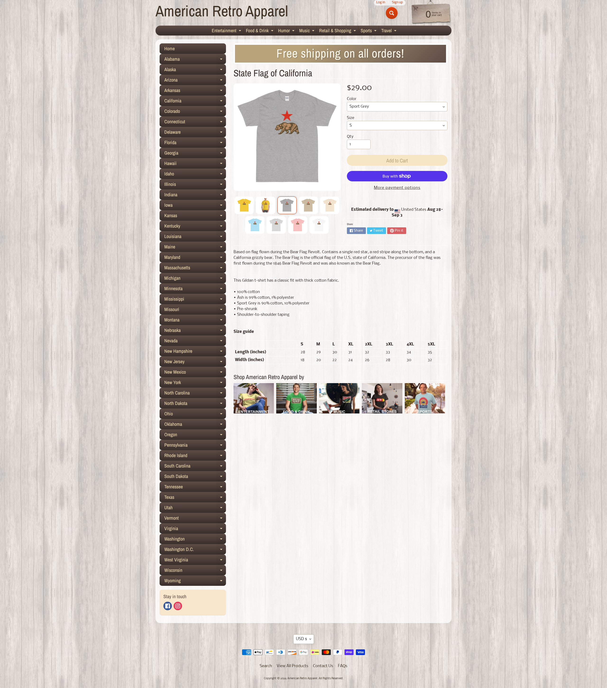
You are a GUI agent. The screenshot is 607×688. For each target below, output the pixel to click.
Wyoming (195, 581)
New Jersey (195, 362)
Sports (369, 31)
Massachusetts (195, 268)
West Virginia (195, 560)
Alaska (195, 70)
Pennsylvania (195, 446)
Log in (380, 2)
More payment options (397, 188)
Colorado (195, 112)
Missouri (195, 310)
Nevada (195, 341)
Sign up (397, 2)
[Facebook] (167, 606)
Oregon (195, 435)
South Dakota (195, 477)
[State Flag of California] (244, 205)
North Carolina (195, 394)
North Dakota (195, 404)
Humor (287, 31)
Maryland (195, 258)
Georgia (195, 154)
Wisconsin (195, 571)
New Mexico (195, 373)
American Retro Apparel (222, 11)
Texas (195, 498)
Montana (195, 320)
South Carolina (195, 467)
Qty (350, 136)
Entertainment (227, 31)
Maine (195, 247)
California (195, 101)
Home (169, 48)
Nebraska (195, 331)
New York (195, 383)
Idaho (195, 174)
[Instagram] (178, 606)
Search (266, 666)
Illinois (195, 185)
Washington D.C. (195, 550)
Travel (389, 31)
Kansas (195, 216)
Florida (195, 143)
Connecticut (195, 122)
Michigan (195, 279)
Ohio (195, 414)
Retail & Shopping (338, 31)
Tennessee (195, 487)
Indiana (195, 195)
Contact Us (323, 666)
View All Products (292, 666)
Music (307, 31)
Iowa (195, 206)
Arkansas (195, 91)
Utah (195, 508)
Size (350, 118)
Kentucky (195, 227)
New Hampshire (195, 352)
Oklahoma (195, 425)
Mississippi (195, 300)
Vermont (195, 519)
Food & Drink (260, 31)
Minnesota (195, 289)
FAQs (342, 666)
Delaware (195, 133)
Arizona (195, 81)
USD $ (301, 639)
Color (351, 99)
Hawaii (195, 164)
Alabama (195, 60)
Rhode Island (195, 456)
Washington (195, 540)
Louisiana (195, 237)
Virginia (195, 529)
